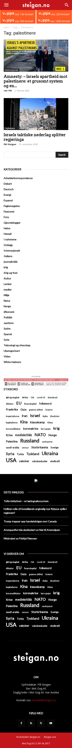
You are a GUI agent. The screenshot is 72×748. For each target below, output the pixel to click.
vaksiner (24, 461)
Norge (7, 306)
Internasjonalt (11, 70)
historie (49, 409)
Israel (35, 415)
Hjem (6, 27)
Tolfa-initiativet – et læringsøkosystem (26, 501)
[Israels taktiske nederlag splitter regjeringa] (36, 114)
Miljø (6, 295)
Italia (45, 416)
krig (6, 267)
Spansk (8, 334)
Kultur (7, 278)
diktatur (10, 404)
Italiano (8, 256)
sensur (25, 447)
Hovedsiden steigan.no (28, 737)
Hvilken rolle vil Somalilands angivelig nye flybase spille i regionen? (35, 510)
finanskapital (30, 403)
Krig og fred (10, 272)
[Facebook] (21, 723)
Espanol (8, 200)
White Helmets (12, 362)
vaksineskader (39, 461)
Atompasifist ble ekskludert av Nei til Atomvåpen (32, 529)
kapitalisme (12, 422)
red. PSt (8, 90)
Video (7, 356)
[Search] (67, 5)
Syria (6, 339)
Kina (24, 422)
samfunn (9, 322)
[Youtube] (50, 723)
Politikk (8, 317)
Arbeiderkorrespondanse (18, 178)
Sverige (55, 447)
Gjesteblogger (12, 222)
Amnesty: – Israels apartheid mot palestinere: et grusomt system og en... (35, 81)
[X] (41, 723)
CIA (32, 397)
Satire (7, 328)
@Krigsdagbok (12, 397)
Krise (9, 435)
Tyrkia (20, 454)
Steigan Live (50, 737)
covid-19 (41, 397)
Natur (7, 300)
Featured (9, 211)
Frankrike (12, 409)
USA (11, 460)
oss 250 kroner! (60, 14)
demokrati (52, 397)
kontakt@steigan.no (44, 700)
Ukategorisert (12, 350)
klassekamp (37, 422)
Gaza (23, 409)
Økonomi (9, 311)
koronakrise (30, 428)
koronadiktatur (13, 428)
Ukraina (50, 453)
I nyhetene (10, 128)
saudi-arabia (12, 447)
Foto (6, 217)
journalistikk (11, 261)
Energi (7, 194)
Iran (25, 416)
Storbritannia (39, 447)
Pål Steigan (10, 144)
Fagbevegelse (12, 205)
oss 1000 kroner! (60, 21)
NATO (40, 435)
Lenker (8, 283)
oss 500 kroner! (23, 21)
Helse (7, 228)
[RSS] (31, 723)
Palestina (12, 441)
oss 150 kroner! (23, 14)
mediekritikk (23, 435)
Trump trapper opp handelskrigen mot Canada (30, 521)
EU (19, 403)
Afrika (25, 397)
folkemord (45, 403)
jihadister (55, 416)
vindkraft (55, 461)
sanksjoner (47, 441)
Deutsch (9, 189)
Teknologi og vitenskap (17, 345)
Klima (50, 422)
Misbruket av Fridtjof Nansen (20, 538)
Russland (29, 441)
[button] (6, 5)
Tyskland (32, 454)
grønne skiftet (36, 409)
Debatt (8, 183)
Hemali (7, 233)
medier (8, 289)
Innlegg (8, 244)
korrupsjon (46, 429)
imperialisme (12, 416)
